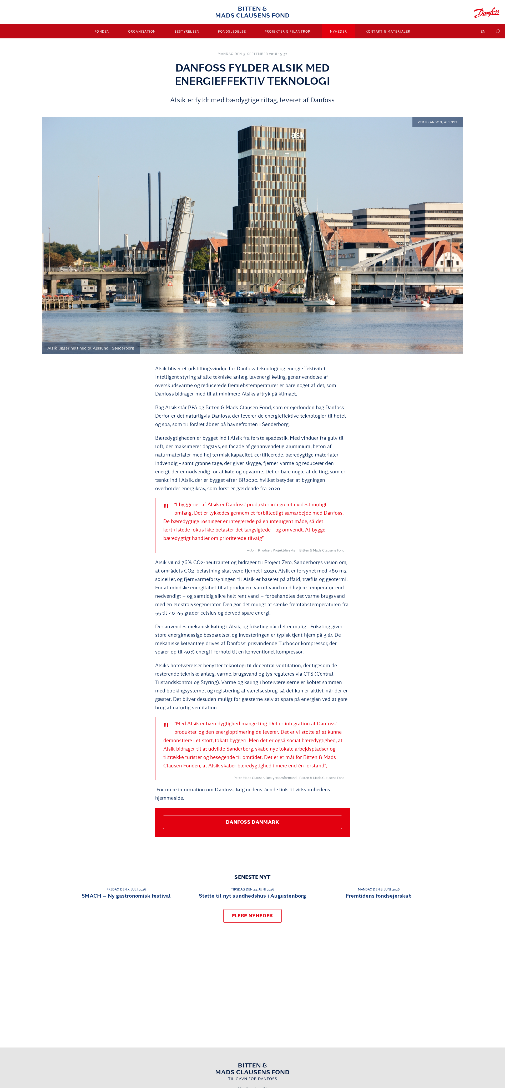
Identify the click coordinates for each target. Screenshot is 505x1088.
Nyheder (338, 31)
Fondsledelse (232, 31)
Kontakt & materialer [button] (388, 31)
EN (483, 31)
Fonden (102, 31)
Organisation (142, 31)
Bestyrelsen (187, 31)
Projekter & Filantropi (288, 31)
